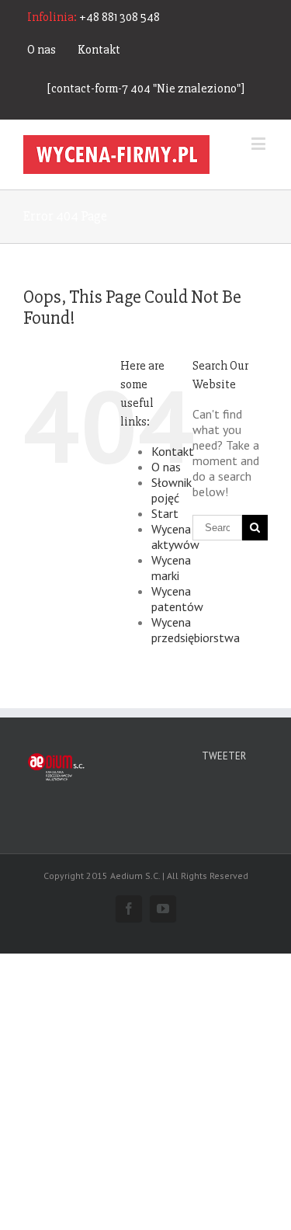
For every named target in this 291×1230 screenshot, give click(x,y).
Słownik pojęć (171, 490)
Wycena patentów (177, 598)
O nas (41, 49)
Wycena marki (171, 567)
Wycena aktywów (175, 536)
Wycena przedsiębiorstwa (195, 629)
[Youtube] (163, 908)
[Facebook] (129, 908)
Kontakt (99, 49)
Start (164, 513)
